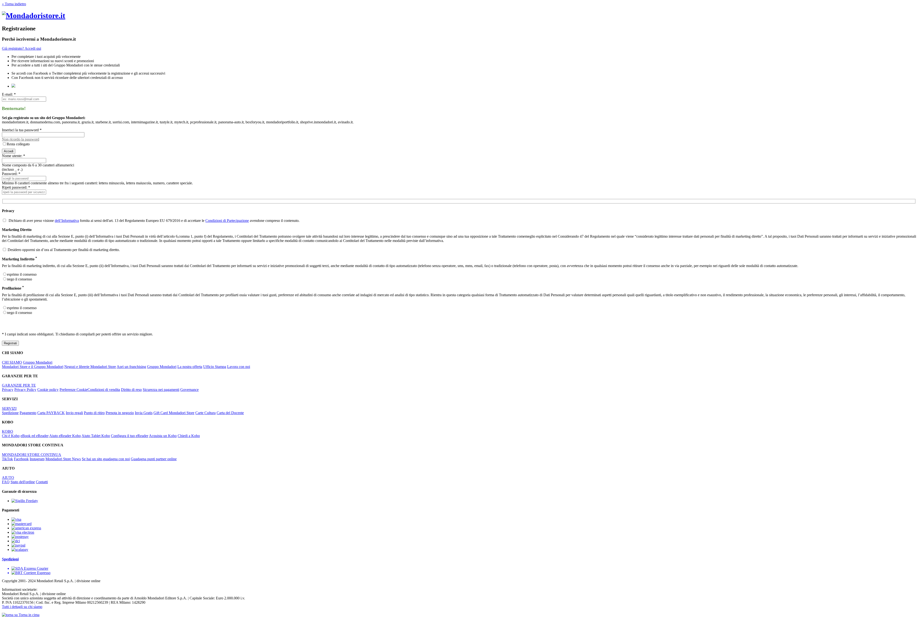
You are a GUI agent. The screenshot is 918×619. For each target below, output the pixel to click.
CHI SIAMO (12, 362)
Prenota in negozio (120, 413)
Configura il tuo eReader (129, 436)
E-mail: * (9, 94)
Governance (189, 390)
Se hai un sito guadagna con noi (106, 459)
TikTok (7, 459)
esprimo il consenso (22, 274)
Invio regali (74, 413)
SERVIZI (9, 408)
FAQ (6, 482)
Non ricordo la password (20, 139)
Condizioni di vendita (103, 390)
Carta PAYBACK (51, 413)
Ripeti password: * (16, 187)
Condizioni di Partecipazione (227, 221)
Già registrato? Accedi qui (21, 48)
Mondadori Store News (63, 459)
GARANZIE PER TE (19, 385)
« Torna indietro (14, 4)
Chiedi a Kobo (189, 436)
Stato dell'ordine (23, 482)
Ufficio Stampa (214, 367)
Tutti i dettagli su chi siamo (22, 607)
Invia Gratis (144, 413)
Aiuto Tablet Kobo (96, 436)
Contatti (42, 482)
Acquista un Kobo (163, 436)
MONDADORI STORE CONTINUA (31, 455)
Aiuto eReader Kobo (65, 436)
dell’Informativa (67, 221)
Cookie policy (48, 390)
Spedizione (10, 413)
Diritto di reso (131, 390)
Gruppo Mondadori (37, 362)
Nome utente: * (13, 156)
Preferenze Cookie (73, 390)
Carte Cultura (205, 413)
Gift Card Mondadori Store (173, 413)
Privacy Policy (25, 390)
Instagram (37, 459)
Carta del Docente (230, 413)
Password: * (11, 174)
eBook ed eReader (35, 436)
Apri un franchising (131, 367)
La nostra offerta (189, 367)
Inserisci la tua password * (22, 130)
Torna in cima (28, 615)
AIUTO (8, 478)
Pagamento (28, 413)
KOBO (7, 431)
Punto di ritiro (94, 413)
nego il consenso (19, 279)
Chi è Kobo (11, 436)
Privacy (7, 390)
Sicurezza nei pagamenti (161, 390)
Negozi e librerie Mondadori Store (90, 367)
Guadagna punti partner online (154, 459)
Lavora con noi (238, 367)
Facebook (21, 459)
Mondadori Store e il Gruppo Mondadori (32, 367)
